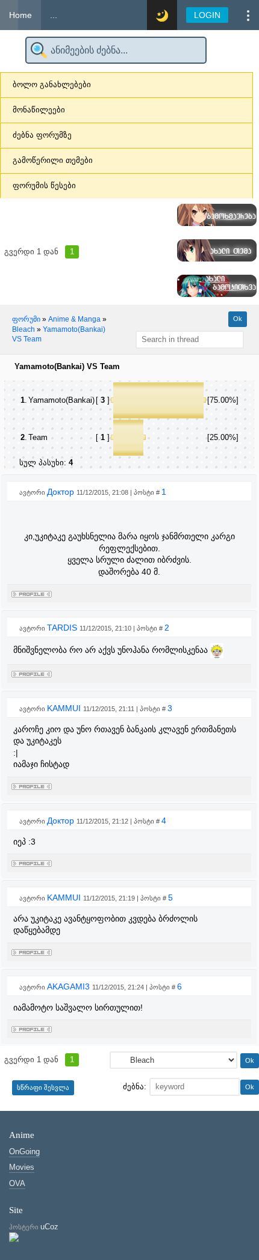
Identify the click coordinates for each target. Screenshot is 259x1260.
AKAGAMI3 (69, 986)
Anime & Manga (74, 319)
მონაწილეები (39, 109)
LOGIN (207, 15)
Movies (21, 1167)
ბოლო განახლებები (52, 84)
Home (20, 15)
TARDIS (63, 627)
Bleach (23, 329)
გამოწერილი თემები (53, 160)
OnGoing (24, 1151)
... (53, 15)
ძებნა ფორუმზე (42, 134)
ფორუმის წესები (44, 185)
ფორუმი (26, 319)
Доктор (61, 492)
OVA (17, 1183)
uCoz (49, 1226)
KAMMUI (65, 708)
